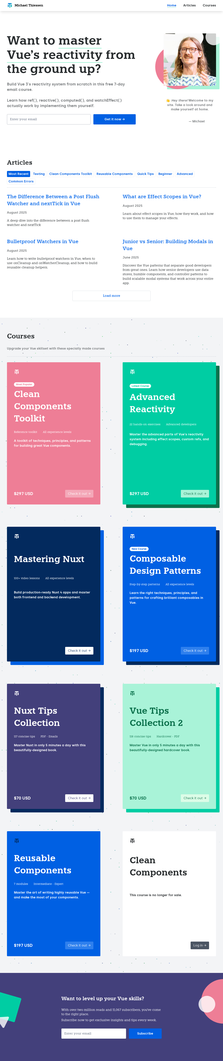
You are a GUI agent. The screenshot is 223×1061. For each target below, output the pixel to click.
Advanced (185, 174)
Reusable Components (115, 174)
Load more (111, 296)
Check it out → (79, 494)
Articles (189, 5)
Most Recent (19, 174)
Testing (39, 174)
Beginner (165, 174)
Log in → (199, 945)
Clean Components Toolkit (70, 174)
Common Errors (21, 181)
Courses (209, 5)
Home (171, 5)
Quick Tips (145, 174)
